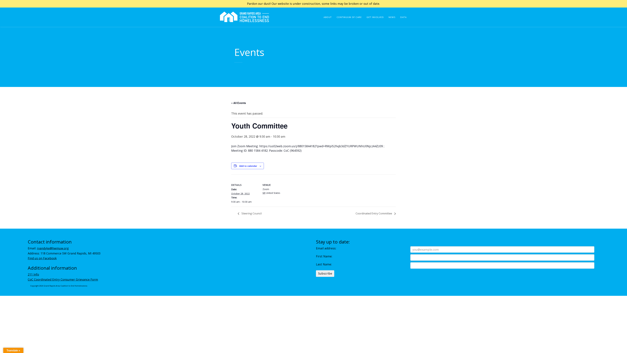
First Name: (324, 256)
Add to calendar (248, 166)
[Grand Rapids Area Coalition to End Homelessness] (244, 21)
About (328, 17)
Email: (48, 248)
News (392, 17)
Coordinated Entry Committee (374, 213)
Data (403, 17)
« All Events (238, 103)
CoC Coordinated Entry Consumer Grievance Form (63, 279)
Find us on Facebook (42, 258)
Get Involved (375, 17)
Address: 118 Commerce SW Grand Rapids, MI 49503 (64, 253)
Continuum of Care (349, 17)
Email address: (326, 248)
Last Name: (324, 264)
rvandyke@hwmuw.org (53, 248)
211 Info (33, 274)
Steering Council (251, 213)
